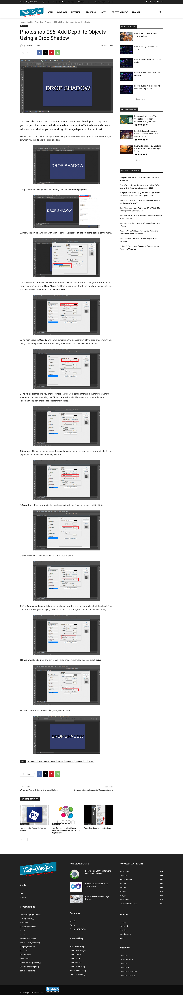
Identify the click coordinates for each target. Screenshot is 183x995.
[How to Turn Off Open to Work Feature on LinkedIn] (74, 874)
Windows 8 (124, 967)
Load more (140, 99)
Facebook (124, 926)
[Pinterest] (51, 52)
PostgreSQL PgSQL (78, 929)
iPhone (23, 897)
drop (53, 761)
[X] (154, 1)
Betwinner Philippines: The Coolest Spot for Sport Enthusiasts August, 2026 (145, 119)
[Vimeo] (157, 1)
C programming (26, 918)
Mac (22, 893)
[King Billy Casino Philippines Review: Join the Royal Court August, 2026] (126, 134)
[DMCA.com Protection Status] (52, 992)
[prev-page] (21, 839)
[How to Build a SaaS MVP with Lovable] (126, 76)
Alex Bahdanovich (33, 46)
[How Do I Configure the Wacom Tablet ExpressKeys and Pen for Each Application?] (66, 815)
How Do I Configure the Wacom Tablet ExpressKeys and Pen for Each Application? (66, 830)
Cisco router (75, 958)
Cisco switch (75, 962)
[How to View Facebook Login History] (76, 899)
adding (34, 761)
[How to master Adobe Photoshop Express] (34, 815)
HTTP (22, 934)
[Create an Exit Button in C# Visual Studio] (76, 887)
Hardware (24, 922)
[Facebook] (146, 1)
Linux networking (77, 974)
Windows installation (128, 971)
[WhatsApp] (57, 52)
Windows (124, 955)
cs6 (40, 761)
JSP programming (27, 946)
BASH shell (24, 950)
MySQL (73, 921)
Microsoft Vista (126, 959)
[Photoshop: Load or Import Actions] (98, 815)
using (91, 761)
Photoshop (39, 22)
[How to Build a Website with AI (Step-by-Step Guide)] (126, 89)
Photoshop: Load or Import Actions (97, 828)
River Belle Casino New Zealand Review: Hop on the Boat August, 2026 (148, 148)
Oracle (72, 925)
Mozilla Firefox (126, 934)
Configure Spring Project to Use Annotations (93, 790)
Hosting (123, 922)
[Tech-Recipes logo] (32, 12)
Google (123, 930)
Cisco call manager (78, 950)
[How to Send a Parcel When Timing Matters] (126, 36)
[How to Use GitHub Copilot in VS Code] (126, 63)
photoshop (69, 761)
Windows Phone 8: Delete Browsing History (39, 790)
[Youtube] (161, 1)
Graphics (29, 22)
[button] (160, 12)
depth (46, 761)
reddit (122, 938)
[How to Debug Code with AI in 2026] (126, 49)
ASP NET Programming (30, 942)
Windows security (127, 975)
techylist (123, 177)
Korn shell (24, 958)
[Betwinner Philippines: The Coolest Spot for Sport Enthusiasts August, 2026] (126, 119)
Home (22, 22)
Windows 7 (124, 963)
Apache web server (28, 938)
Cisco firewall (75, 954)
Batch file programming (30, 962)
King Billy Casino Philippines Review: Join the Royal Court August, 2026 (146, 133)
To (86, 761)
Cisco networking (77, 966)
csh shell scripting (27, 970)
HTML (22, 930)
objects (60, 761)
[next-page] (26, 839)
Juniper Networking (78, 970)
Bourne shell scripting (29, 966)
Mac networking (77, 946)
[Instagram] (150, 1)
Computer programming (30, 914)
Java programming (28, 926)
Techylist (123, 185)
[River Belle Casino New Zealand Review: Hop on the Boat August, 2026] (126, 149)
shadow (79, 761)
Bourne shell (25, 954)
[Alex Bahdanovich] (21, 45)
